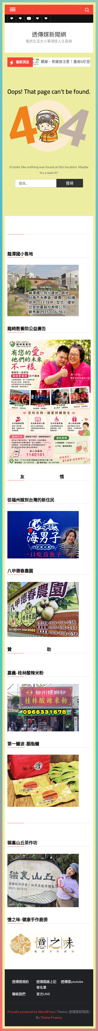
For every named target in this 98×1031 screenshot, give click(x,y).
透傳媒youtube (72, 982)
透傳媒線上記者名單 (46, 984)
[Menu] (12, 9)
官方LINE (43, 994)
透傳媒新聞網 (49, 34)
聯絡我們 (18, 994)
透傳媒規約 (20, 982)
